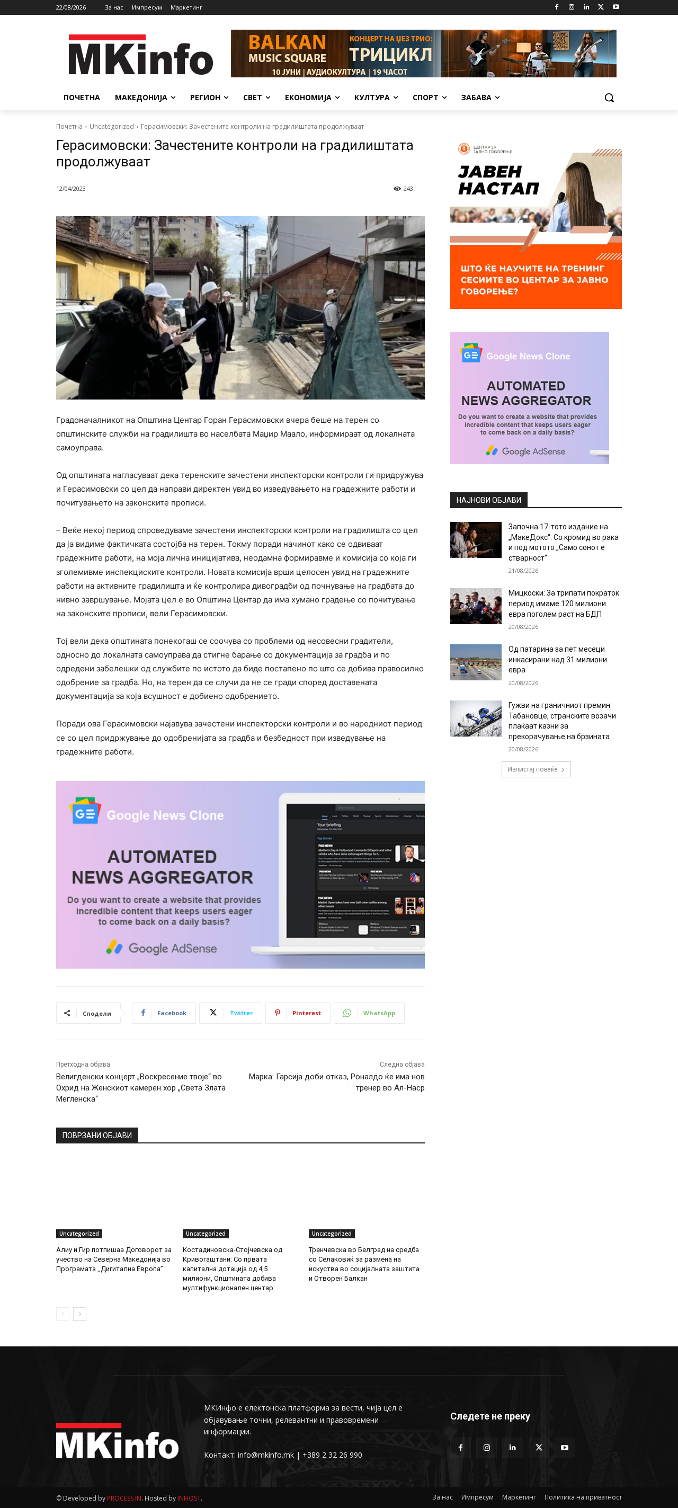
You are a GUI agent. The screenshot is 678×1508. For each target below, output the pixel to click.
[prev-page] (62, 1314)
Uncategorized (112, 126)
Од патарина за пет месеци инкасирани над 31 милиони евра (557, 659)
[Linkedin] (587, 8)
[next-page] (79, 1314)
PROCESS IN (124, 1498)
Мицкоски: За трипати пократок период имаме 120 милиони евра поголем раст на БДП (563, 603)
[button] (609, 97)
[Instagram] (572, 8)
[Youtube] (616, 8)
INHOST (189, 1498)
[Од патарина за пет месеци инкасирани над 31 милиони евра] (476, 662)
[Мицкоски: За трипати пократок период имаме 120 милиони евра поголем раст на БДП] (476, 606)
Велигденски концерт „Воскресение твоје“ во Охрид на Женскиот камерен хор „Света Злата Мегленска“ (141, 1088)
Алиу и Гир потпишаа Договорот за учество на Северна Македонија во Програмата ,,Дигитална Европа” (114, 1259)
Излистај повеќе (532, 769)
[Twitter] (601, 8)
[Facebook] (557, 8)
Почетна (69, 126)
